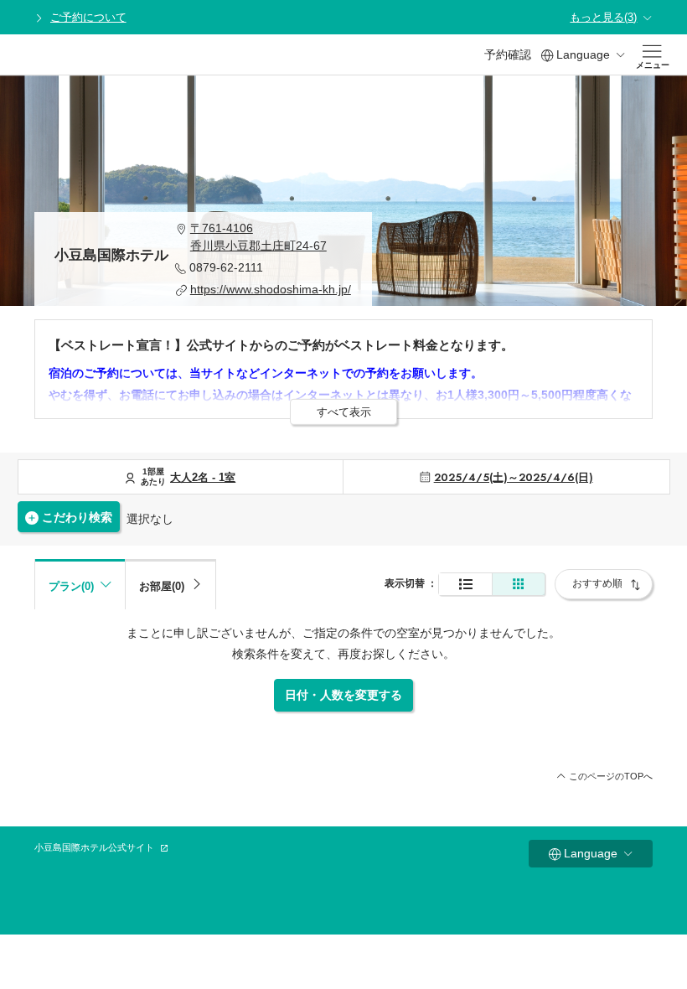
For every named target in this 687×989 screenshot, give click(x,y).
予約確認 (507, 54)
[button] (263, 237)
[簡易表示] (519, 584)
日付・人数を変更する (343, 695)
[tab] (170, 584)
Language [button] (583, 54)
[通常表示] (465, 584)
